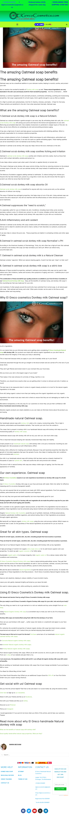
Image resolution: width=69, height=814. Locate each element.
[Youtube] (41, 24)
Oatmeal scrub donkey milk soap (10, 189)
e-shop (8, 655)
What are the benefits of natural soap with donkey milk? (18, 729)
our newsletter (20, 693)
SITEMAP (21, 771)
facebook (29, 697)
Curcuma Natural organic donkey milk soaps (16, 640)
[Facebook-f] (35, 24)
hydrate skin (18, 460)
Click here (3, 693)
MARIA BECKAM (15, 744)
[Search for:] (34, 755)
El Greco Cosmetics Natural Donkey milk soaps (15, 561)
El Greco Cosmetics (9, 484)
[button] (17, 24)
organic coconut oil (25, 551)
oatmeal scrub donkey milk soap (17, 156)
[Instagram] (39, 24)
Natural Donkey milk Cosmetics (15, 513)
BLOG (20, 775)
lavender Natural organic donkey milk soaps (17, 644)
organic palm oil (13, 555)
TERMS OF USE (22, 779)
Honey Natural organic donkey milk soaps (16, 648)
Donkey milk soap (32, 89)
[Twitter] (37, 24)
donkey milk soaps (21, 431)
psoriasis (16, 454)
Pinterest (13, 705)
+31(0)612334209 (40, 783)
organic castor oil (41, 555)
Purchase (33, 634)
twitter (25, 701)
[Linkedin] (42, 24)
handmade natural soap (21, 444)
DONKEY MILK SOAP (7, 771)
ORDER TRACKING (6, 779)
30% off (50, 675)
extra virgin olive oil (33, 549)
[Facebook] (23, 811)
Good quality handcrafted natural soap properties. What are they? (21, 733)
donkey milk (25, 423)
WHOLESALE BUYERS (7, 775)
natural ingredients (25, 570)
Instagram (10, 709)
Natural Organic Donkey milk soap (15, 611)
